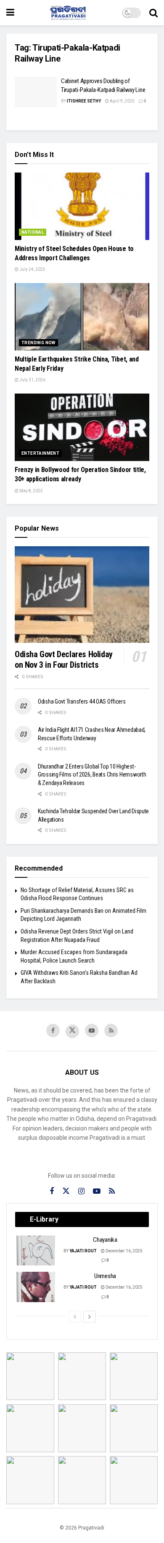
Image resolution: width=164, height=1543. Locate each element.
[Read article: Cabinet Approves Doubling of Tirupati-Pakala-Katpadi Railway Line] (36, 92)
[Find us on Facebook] (53, 1030)
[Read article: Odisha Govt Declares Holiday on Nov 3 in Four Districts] (82, 594)
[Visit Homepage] (68, 12)
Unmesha (105, 1276)
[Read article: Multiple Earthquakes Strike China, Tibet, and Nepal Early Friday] (82, 317)
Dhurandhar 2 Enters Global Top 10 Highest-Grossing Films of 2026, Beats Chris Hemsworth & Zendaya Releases (92, 774)
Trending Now (38, 342)
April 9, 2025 (122, 101)
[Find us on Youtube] (91, 1030)
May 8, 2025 (31, 490)
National (32, 232)
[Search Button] (153, 12)
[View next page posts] (89, 1316)
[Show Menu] (10, 12)
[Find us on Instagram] (81, 1191)
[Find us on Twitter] (72, 1031)
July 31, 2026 (32, 380)
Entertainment (40, 453)
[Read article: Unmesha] (36, 1287)
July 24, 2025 (32, 269)
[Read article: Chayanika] (36, 1250)
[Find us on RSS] (111, 1030)
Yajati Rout (83, 1251)
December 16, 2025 (124, 1251)
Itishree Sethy (84, 101)
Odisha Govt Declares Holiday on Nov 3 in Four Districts (64, 659)
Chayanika (105, 1240)
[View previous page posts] (75, 1316)
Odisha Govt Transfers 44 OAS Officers (82, 701)
